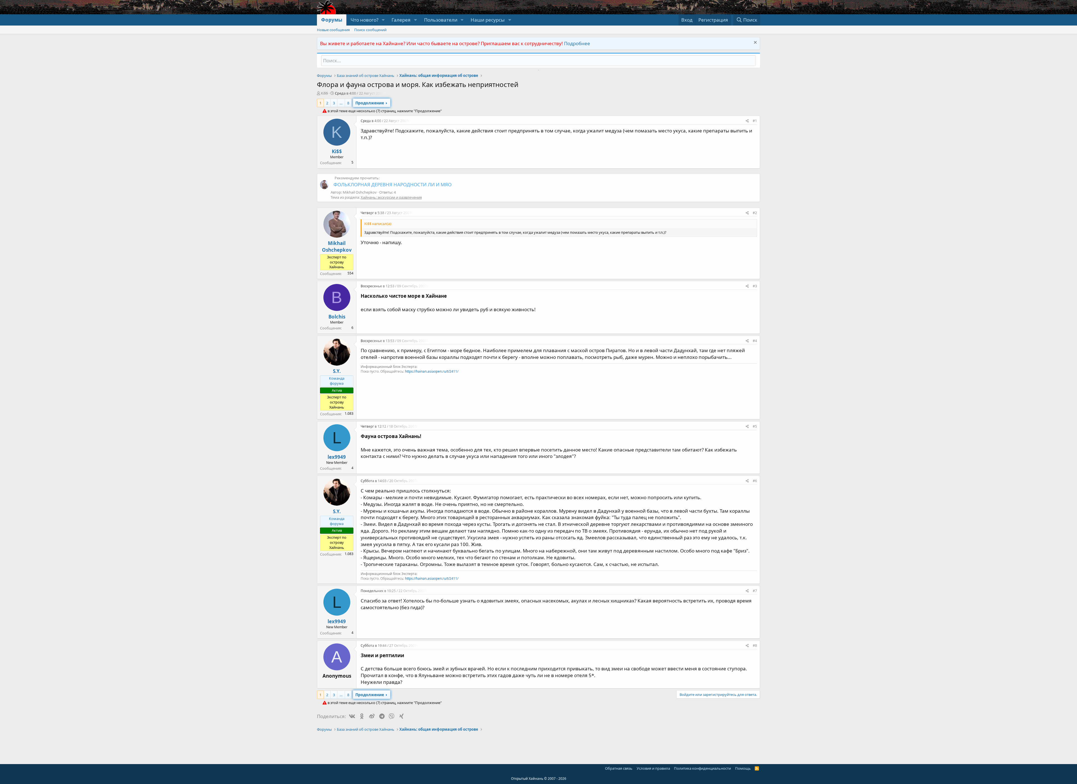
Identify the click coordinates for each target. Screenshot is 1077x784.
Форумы (331, 20)
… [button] (341, 103)
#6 (755, 480)
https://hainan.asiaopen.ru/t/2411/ (431, 371)
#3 (755, 286)
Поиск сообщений (370, 29)
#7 (755, 590)
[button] (383, 20)
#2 (755, 212)
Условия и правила (653, 768)
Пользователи (440, 20)
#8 (755, 645)
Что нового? (364, 20)
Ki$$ (324, 93)
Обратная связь (618, 768)
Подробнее (577, 43)
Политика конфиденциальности (702, 768)
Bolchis (336, 316)
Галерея (401, 20)
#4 (755, 340)
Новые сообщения (333, 29)
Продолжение (369, 103)
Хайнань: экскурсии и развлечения (391, 197)
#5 (755, 426)
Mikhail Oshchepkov (337, 246)
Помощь (743, 768)
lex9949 (337, 457)
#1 (755, 120)
